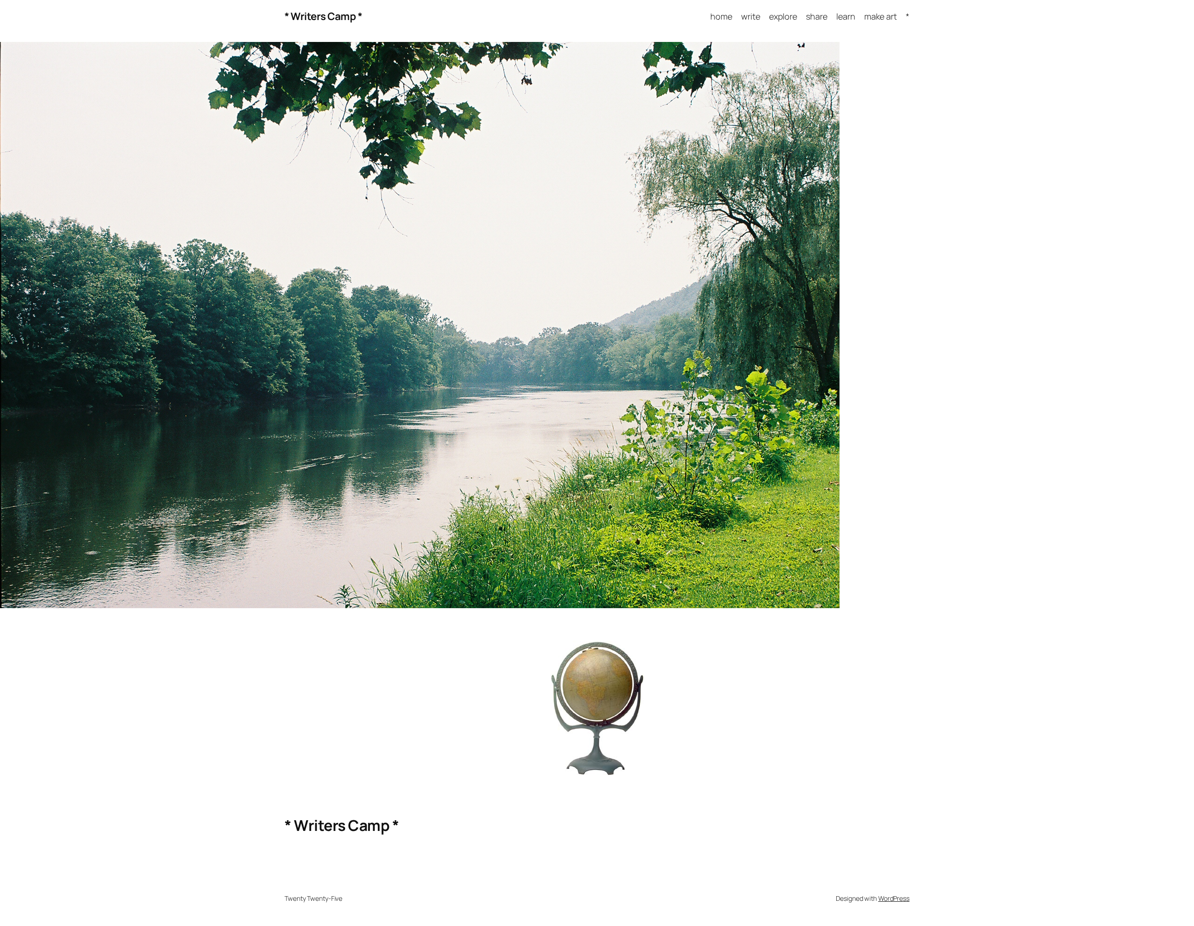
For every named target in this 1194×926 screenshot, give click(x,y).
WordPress (893, 898)
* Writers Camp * (323, 16)
